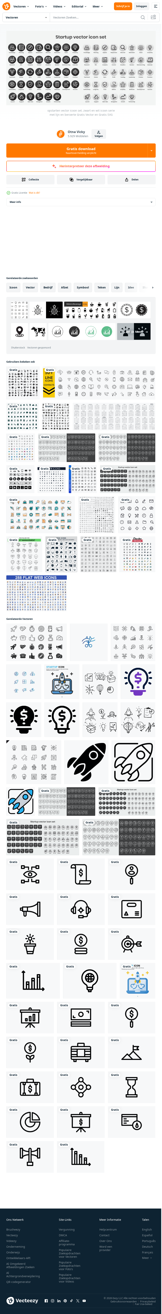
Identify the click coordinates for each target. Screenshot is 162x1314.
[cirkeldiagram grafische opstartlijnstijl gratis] (30, 1121)
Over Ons (105, 1239)
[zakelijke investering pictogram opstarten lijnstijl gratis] (131, 1016)
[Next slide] (146, 286)
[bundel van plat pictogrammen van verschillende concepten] (36, 592)
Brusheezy (13, 1228)
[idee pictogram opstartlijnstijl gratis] (30, 942)
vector (30, 286)
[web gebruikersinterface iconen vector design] (136, 513)
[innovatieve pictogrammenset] (133, 641)
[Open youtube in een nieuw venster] (84, 1299)
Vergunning (67, 1228)
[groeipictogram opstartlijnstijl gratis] (33, 979)
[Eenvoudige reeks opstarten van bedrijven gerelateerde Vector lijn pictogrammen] (33, 761)
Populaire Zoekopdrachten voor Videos (69, 1276)
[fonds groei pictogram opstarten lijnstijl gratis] (30, 1051)
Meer (96, 6)
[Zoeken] (142, 17)
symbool (83, 286)
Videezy (11, 1239)
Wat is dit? (34, 192)
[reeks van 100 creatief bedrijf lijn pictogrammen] (98, 553)
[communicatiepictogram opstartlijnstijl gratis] (81, 1086)
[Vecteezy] (6, 6)
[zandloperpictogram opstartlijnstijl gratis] (131, 1086)
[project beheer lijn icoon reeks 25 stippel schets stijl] (24, 553)
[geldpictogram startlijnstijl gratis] (81, 942)
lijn (116, 286)
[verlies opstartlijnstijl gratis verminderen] (80, 1155)
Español (144, 1233)
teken (102, 286)
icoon (13, 286)
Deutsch (144, 1245)
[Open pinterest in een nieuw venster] (65, 1299)
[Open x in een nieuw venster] (77, 1299)
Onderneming (15, 1245)
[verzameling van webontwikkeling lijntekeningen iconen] (40, 513)
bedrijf (47, 286)
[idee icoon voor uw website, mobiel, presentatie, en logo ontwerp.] (138, 680)
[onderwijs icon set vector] (137, 553)
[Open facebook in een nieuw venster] (46, 1299)
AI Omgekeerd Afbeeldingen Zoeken (20, 1263)
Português (146, 1239)
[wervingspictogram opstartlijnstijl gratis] (131, 873)
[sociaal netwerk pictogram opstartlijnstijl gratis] (30, 873)
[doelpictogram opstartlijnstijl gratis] (131, 942)
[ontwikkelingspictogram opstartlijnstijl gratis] (131, 1121)
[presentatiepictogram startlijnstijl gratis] (30, 1016)
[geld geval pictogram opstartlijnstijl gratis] (30, 1086)
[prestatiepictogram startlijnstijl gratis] (131, 1051)
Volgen (99, 136)
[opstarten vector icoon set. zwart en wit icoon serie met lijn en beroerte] (66, 446)
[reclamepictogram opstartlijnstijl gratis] (30, 908)
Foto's (39, 6)
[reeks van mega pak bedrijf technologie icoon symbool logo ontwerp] (96, 513)
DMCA (63, 1233)
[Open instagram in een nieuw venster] (52, 1299)
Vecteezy (12, 1233)
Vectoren (19, 6)
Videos (57, 6)
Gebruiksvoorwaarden (120, 1300)
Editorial (77, 6)
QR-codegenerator (18, 1280)
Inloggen (141, 6)
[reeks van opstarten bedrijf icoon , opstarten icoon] (23, 680)
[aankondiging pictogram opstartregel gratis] (30, 1155)
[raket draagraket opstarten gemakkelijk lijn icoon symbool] (86, 761)
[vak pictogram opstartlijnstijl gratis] (131, 908)
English (144, 1228)
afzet (64, 286)
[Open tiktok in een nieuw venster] (71, 1299)
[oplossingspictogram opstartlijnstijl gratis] (90, 979)
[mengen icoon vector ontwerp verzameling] (56, 415)
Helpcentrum (108, 1228)
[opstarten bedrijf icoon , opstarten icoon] (89, 641)
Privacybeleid (145, 1300)
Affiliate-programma (67, 1241)
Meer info (15, 200)
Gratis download (81, 150)
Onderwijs (13, 1251)
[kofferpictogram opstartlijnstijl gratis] (81, 1051)
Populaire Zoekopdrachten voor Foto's (69, 1264)
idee (131, 286)
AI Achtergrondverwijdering (23, 1272)
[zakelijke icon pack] (61, 553)
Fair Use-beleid (140, 1302)
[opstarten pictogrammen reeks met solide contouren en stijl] (36, 641)
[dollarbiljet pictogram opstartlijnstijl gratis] (81, 873)
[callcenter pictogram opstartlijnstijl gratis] (81, 908)
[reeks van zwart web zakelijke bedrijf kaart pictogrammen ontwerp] (20, 478)
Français (144, 1251)
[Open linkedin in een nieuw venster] (58, 1299)
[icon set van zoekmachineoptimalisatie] (20, 446)
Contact (104, 1233)
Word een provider (105, 1246)
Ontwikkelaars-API (18, 1256)
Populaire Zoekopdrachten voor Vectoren (69, 1252)
